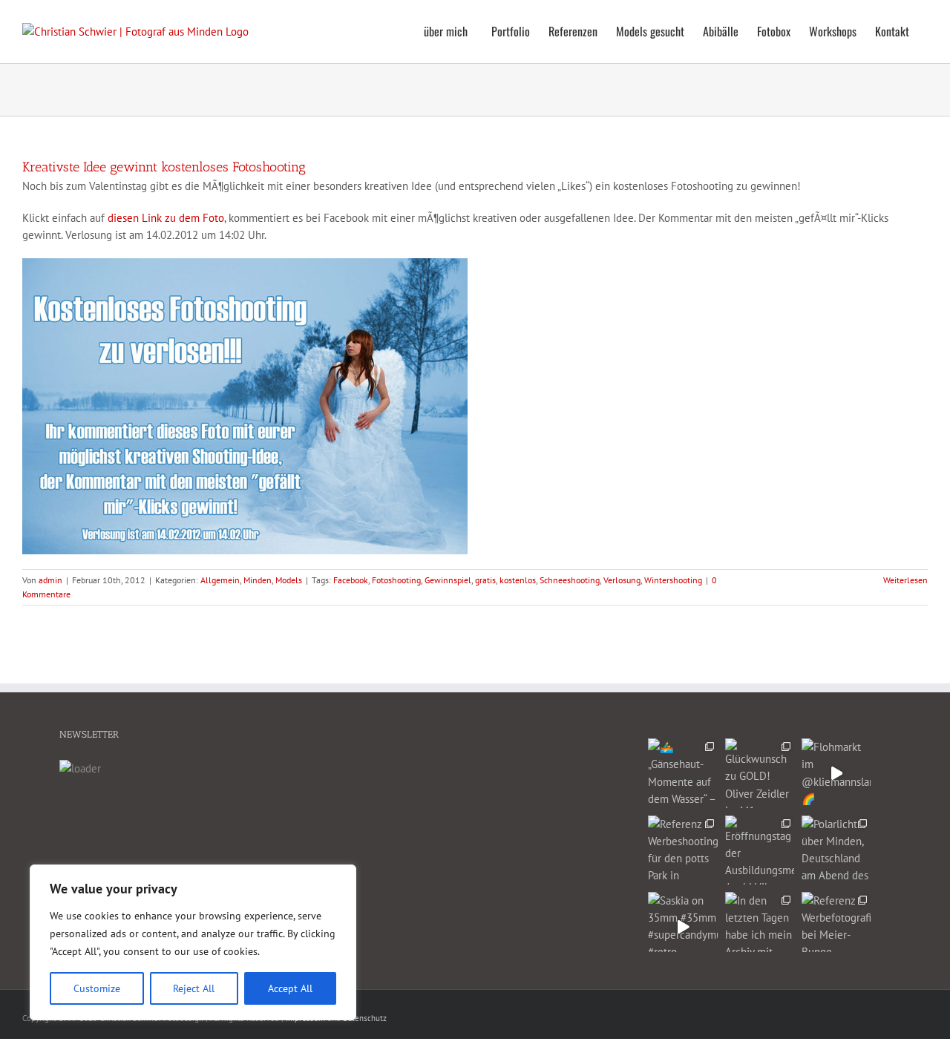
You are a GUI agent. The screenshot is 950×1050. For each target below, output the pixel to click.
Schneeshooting (570, 579)
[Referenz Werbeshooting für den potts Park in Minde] (682, 850)
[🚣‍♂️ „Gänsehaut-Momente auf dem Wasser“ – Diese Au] (682, 772)
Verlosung (622, 579)
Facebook (350, 579)
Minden (257, 579)
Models (288, 579)
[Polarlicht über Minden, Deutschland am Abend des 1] (836, 850)
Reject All (193, 988)
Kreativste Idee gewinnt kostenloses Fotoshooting (164, 167)
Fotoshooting (396, 579)
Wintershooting (673, 579)
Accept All (290, 988)
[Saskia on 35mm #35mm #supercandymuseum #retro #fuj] (682, 926)
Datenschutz (365, 1018)
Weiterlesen (905, 579)
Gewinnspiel (448, 579)
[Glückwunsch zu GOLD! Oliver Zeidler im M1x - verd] (759, 772)
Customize (96, 988)
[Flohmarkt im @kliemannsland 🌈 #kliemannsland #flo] (836, 772)
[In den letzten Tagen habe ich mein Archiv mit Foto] (759, 926)
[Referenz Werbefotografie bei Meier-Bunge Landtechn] (836, 926)
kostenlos (517, 579)
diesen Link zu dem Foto (166, 218)
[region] (193, 942)
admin (50, 579)
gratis (485, 579)
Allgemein (220, 579)
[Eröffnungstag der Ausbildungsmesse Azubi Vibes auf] (759, 850)
